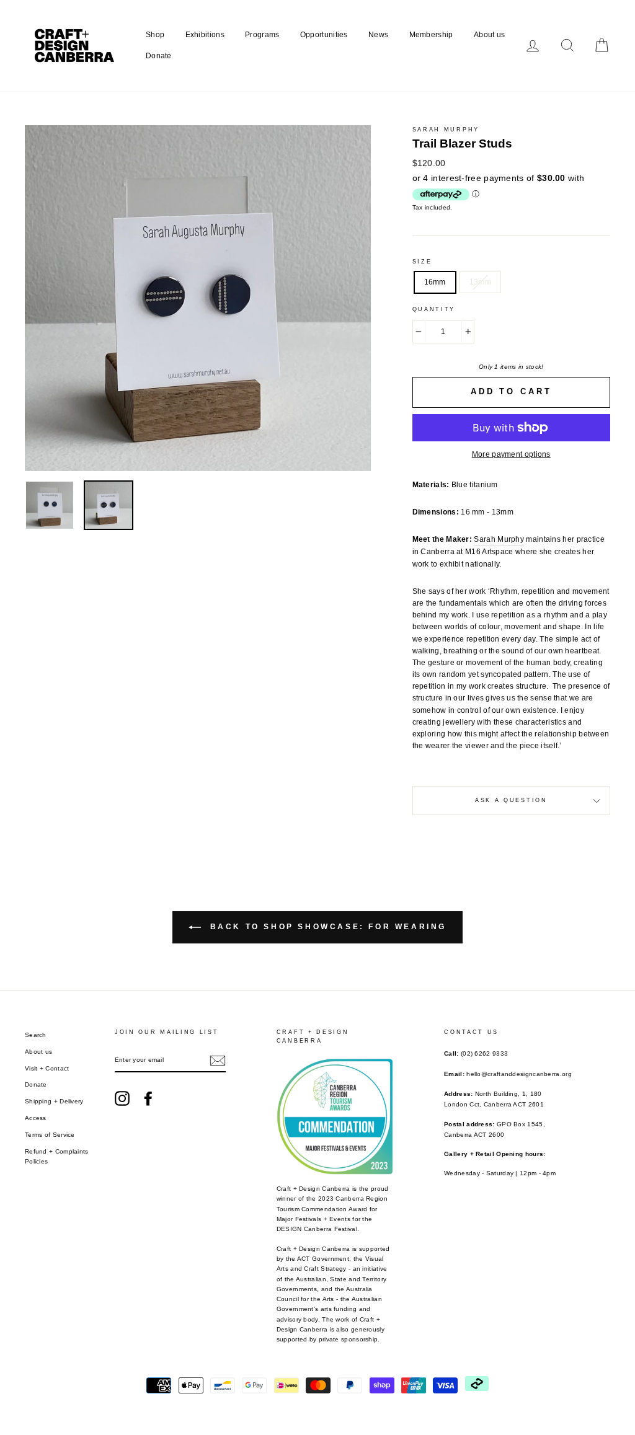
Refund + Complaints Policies (57, 1156)
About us (489, 34)
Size (422, 261)
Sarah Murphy (445, 129)
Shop (155, 34)
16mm (435, 282)
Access (36, 1118)
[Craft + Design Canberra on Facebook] (148, 1098)
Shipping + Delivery (54, 1101)
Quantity (434, 309)
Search (36, 1034)
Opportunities (324, 34)
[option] (198, 298)
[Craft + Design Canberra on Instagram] (122, 1098)
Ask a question (511, 800)
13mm (480, 282)
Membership (431, 34)
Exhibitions (204, 34)
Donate (159, 55)
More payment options (511, 454)
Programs (262, 34)
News (378, 34)
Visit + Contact (47, 1068)
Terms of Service (50, 1134)
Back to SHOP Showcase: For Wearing (326, 926)
